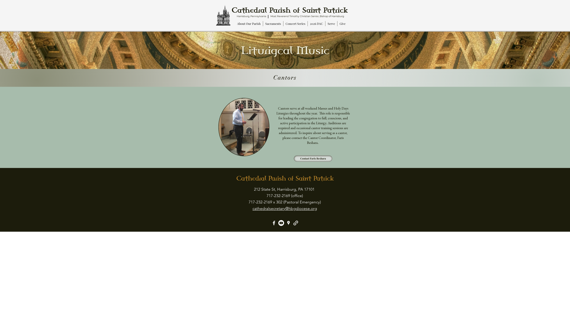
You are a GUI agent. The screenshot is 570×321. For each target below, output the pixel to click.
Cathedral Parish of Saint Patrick (285, 178)
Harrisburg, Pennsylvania (251, 16)
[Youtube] (281, 223)
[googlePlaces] (288, 223)
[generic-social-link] (296, 223)
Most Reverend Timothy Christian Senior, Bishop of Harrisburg (307, 16)
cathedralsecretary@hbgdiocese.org (284, 208)
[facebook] (274, 223)
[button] (249, 23)
